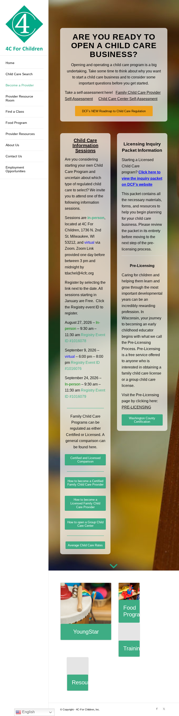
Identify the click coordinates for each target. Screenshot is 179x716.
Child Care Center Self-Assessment (127, 99)
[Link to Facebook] (156, 708)
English (28, 712)
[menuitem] (24, 63)
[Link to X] (163, 708)
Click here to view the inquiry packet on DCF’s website (142, 178)
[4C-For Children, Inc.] (24, 28)
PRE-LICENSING (136, 407)
